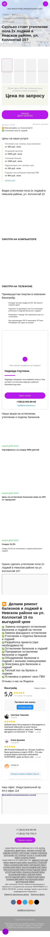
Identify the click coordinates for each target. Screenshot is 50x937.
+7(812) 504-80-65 (26, 401)
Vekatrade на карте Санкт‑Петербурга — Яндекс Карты (25, 778)
